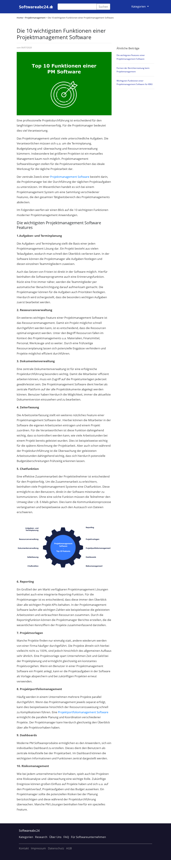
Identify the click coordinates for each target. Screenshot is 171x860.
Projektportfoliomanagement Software (83, 712)
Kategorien (26, 837)
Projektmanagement (35, 17)
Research (41, 837)
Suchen (103, 6)
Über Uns (55, 837)
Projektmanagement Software (69, 177)
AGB (69, 848)
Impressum (38, 848)
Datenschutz (56, 848)
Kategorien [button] (138, 6)
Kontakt (24, 848)
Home (20, 17)
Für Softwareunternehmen (88, 837)
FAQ (66, 837)
